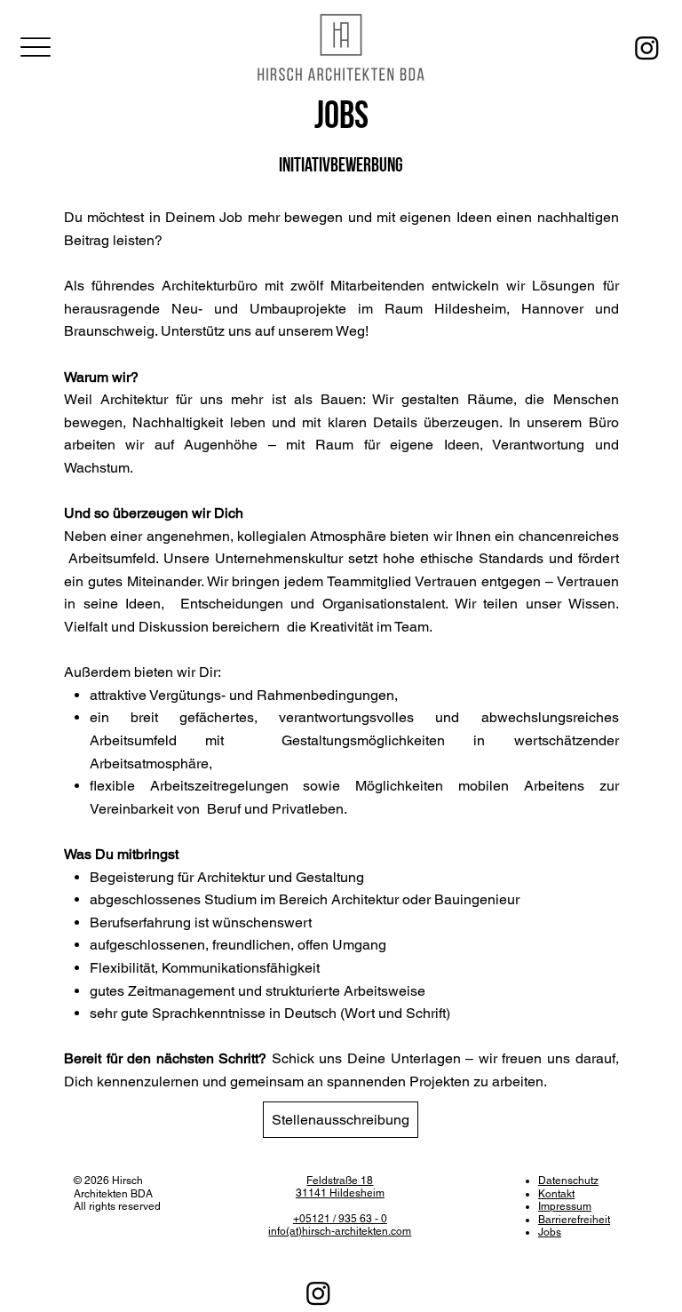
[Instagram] (646, 47)
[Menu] (36, 46)
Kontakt (556, 1194)
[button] (340, 1119)
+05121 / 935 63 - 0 (340, 1219)
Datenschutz (568, 1180)
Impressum (564, 1206)
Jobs (549, 1232)
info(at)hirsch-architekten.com (339, 1231)
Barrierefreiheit (574, 1219)
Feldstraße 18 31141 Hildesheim (340, 1186)
